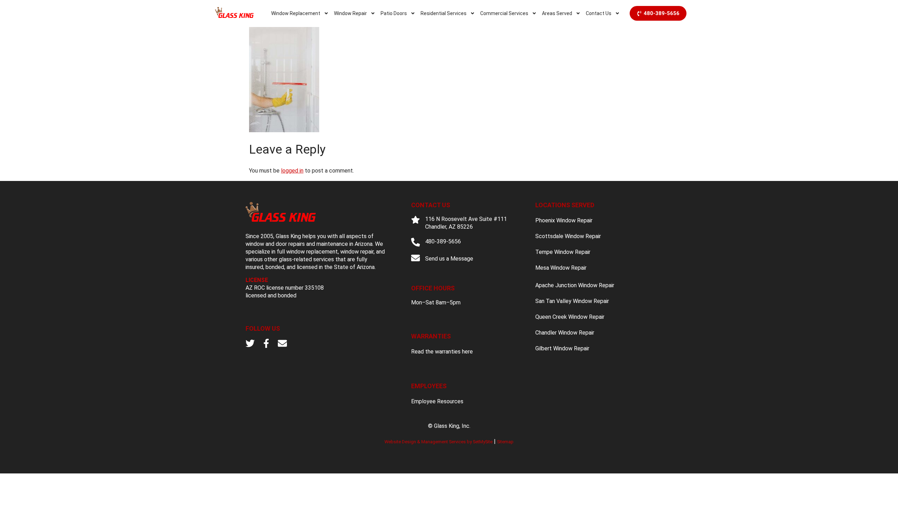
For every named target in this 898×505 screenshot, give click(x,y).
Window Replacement (295, 13)
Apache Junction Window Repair (574, 285)
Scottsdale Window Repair (568, 236)
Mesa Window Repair (561, 267)
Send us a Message (449, 258)
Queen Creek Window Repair (569, 317)
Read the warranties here (442, 351)
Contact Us (598, 13)
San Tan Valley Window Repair (572, 301)
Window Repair (350, 13)
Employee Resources (437, 401)
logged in (292, 170)
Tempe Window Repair (562, 252)
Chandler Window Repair (564, 332)
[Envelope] (282, 343)
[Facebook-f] (266, 343)
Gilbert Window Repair (562, 348)
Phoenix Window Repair (563, 220)
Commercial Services (504, 13)
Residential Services (444, 13)
